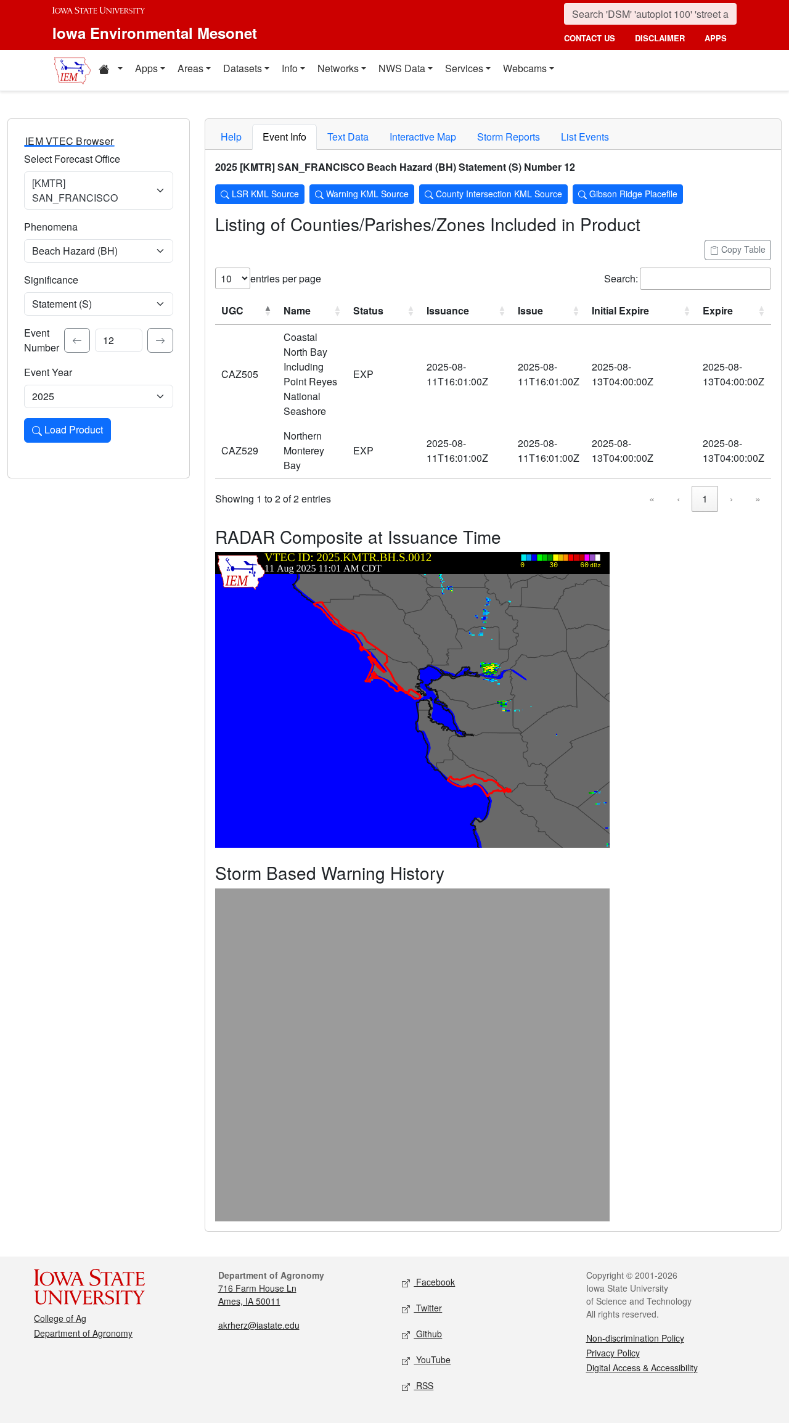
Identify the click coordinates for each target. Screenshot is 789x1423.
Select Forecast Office (72, 159)
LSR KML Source (264, 193)
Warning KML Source (366, 193)
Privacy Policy (613, 1353)
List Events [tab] (585, 136)
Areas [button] (190, 68)
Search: (621, 278)
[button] (110, 70)
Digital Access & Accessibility (642, 1367)
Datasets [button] (242, 68)
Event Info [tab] (284, 136)
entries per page (285, 278)
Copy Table (742, 249)
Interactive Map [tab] (423, 136)
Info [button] (290, 68)
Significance (51, 280)
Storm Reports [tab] (508, 136)
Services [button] (464, 68)
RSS (423, 1385)
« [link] (652, 498)
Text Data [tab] (348, 136)
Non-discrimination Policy (635, 1338)
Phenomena (51, 226)
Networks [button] (338, 68)
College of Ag (60, 1318)
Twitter (428, 1308)
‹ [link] (678, 498)
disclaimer (660, 38)
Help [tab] (231, 136)
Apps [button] (146, 68)
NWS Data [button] (401, 68)
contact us (589, 38)
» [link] (758, 498)
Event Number (41, 340)
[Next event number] (160, 340)
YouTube (432, 1359)
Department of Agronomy (83, 1333)
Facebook (434, 1282)
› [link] (731, 498)
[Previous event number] (77, 340)
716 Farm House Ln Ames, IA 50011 (257, 1294)
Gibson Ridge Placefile (632, 193)
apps (716, 38)
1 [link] (705, 498)
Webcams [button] (525, 68)
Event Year (48, 372)
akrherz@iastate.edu (259, 1325)
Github (428, 1333)
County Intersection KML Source (497, 193)
